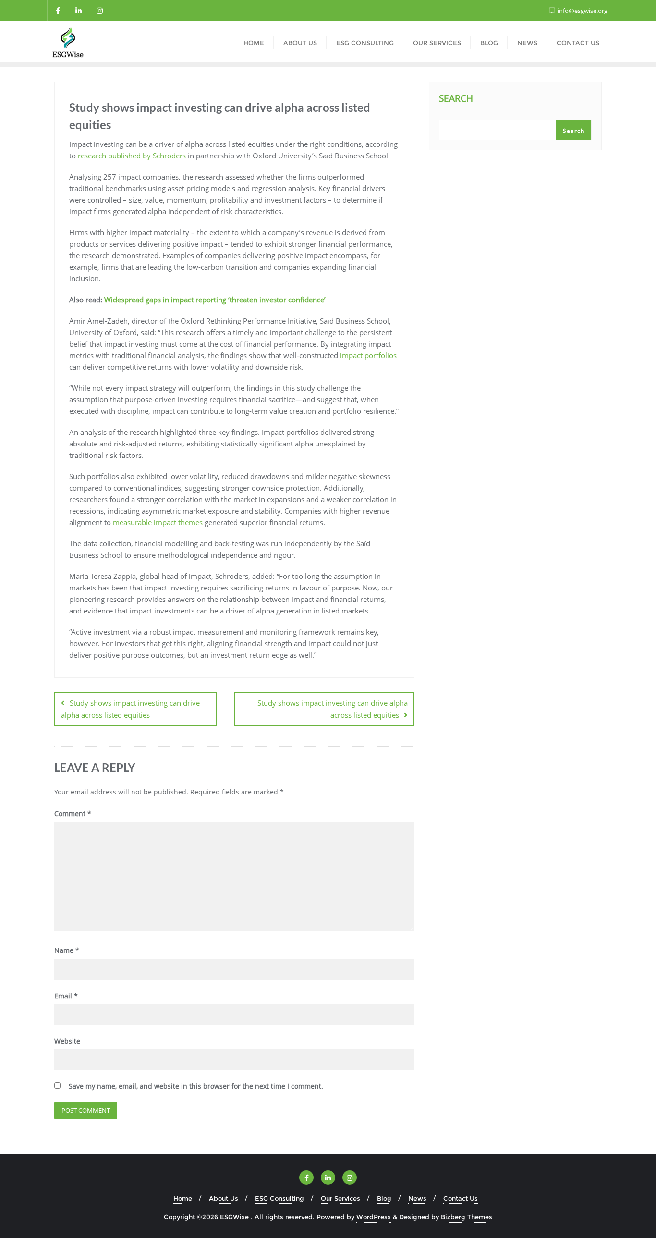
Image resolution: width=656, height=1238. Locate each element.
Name (66, 950)
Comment (72, 813)
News (417, 1198)
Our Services (340, 1198)
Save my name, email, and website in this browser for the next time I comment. (196, 1086)
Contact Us (460, 1198)
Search (456, 99)
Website (67, 1041)
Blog (384, 1198)
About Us (223, 1198)
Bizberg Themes (466, 1217)
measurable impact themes (158, 522)
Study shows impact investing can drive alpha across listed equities (130, 709)
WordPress (373, 1217)
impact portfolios (368, 355)
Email (66, 995)
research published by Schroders (132, 155)
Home (182, 1198)
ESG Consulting (279, 1198)
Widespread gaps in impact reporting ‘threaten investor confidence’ (215, 299)
